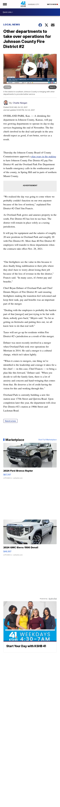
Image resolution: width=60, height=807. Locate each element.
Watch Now (52, 4)
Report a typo (10, 421)
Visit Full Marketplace (47, 440)
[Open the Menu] (4, 4)
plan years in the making (43, 156)
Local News (11, 24)
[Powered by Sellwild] (53, 599)
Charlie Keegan (20, 103)
